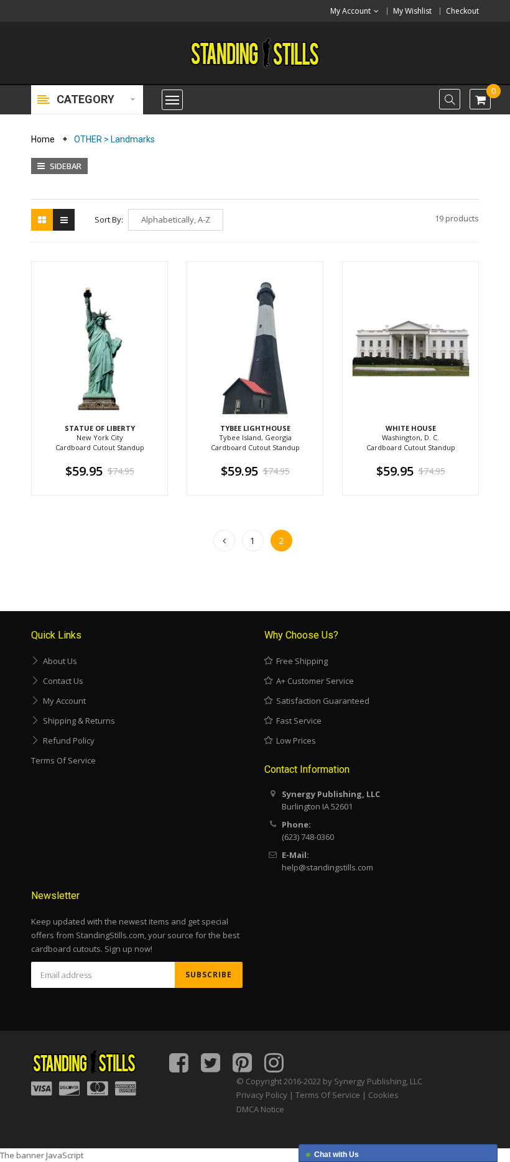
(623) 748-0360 (308, 836)
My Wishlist (412, 11)
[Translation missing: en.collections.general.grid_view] (42, 220)
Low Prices (294, 740)
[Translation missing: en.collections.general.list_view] (64, 220)
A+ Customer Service (313, 680)
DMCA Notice (260, 1109)
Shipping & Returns (77, 720)
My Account (62, 700)
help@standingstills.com (327, 867)
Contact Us (61, 680)
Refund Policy (67, 740)
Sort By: (109, 219)
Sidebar (64, 166)
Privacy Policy (261, 1094)
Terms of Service (63, 760)
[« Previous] (224, 540)
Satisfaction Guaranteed (320, 700)
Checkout (462, 11)
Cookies (383, 1094)
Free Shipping (300, 660)
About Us (58, 660)
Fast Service (297, 720)
